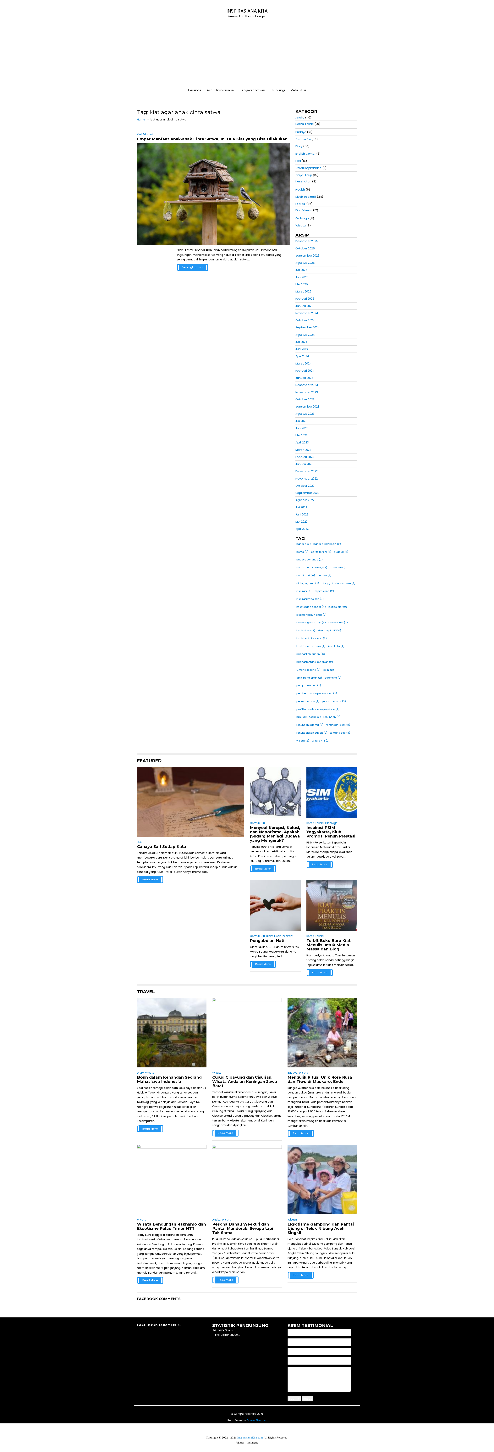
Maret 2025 (303, 291)
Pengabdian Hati (267, 940)
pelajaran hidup (308, 685)
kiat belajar (337, 607)
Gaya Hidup (303, 175)
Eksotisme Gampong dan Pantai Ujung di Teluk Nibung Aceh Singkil (321, 1228)
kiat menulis (338, 622)
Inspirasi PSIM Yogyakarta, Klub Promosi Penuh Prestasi (330, 831)
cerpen (324, 575)
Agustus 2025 (305, 263)
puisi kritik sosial (308, 717)
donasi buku (345, 583)
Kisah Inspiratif (305, 197)
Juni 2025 (302, 277)
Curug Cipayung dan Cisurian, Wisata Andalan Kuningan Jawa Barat (244, 1081)
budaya (341, 552)
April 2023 (302, 442)
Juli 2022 (301, 507)
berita (302, 552)
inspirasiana (324, 591)
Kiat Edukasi (145, 134)
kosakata (336, 646)
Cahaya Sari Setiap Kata (161, 846)
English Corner (305, 154)
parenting (333, 678)
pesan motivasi (334, 701)
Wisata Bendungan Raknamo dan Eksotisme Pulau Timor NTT (171, 1226)
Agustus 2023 (305, 414)
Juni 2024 (302, 349)
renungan (331, 717)
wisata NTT (321, 741)
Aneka (299, 117)
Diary (298, 146)
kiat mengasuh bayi (311, 622)
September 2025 (307, 255)
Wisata (300, 225)
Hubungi (278, 90)
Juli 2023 (301, 421)
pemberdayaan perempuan (316, 693)
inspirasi (303, 591)
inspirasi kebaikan (310, 599)
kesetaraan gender (311, 607)
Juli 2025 (301, 270)
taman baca (340, 733)
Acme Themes (257, 1420)
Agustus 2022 (304, 500)
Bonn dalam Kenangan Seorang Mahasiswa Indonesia (169, 1079)
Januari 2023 (304, 464)
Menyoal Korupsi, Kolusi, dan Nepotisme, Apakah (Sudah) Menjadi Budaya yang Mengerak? (275, 834)
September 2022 (307, 493)
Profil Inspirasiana (220, 90)
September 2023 (307, 406)
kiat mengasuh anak (311, 615)
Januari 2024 (304, 378)
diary (327, 583)
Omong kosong (308, 670)
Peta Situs (298, 90)
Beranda (194, 90)
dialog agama (307, 583)
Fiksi (298, 161)
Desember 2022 (306, 471)
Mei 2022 (301, 522)
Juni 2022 (301, 514)
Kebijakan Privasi (252, 90)
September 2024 (307, 327)
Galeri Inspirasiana (308, 168)
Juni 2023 (301, 428)
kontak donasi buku (310, 646)
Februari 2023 (304, 457)
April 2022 (302, 529)
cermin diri (305, 575)
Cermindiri (339, 567)
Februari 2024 (304, 371)
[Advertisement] (247, 55)
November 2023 (306, 392)
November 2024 (306, 313)
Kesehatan (303, 181)
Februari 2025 (304, 299)
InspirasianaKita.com (250, 1437)
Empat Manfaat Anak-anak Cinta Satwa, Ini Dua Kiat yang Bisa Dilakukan (212, 139)
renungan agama (309, 725)
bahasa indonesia (327, 544)
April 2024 (302, 356)
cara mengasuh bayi (311, 567)
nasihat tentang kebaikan (314, 662)
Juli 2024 (301, 342)
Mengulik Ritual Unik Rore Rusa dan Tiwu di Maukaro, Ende (320, 1079)
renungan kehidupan (311, 733)
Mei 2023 (301, 435)
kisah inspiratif (329, 630)
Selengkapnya (192, 267)
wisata (302, 741)
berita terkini (321, 552)
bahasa (303, 544)
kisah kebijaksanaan (311, 638)
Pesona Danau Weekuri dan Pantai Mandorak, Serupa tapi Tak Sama (242, 1228)
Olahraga (302, 218)
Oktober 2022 (304, 486)
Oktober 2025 (305, 248)
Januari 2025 (304, 306)
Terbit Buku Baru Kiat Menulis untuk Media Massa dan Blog (328, 944)
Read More (150, 879)
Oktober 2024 (305, 320)
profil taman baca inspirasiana (317, 709)
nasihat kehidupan (310, 654)
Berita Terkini (304, 124)
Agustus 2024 (305, 335)
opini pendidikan (309, 678)
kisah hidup (305, 630)
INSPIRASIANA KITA (247, 11)
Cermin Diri (303, 139)
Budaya (300, 132)
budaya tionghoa (309, 559)
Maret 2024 (303, 363)
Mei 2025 (301, 284)
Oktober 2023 (305, 399)
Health (300, 189)
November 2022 (306, 478)
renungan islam (338, 725)
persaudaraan (307, 701)
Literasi (300, 204)
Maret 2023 (303, 450)
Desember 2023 (306, 385)
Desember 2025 (306, 241)
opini (328, 670)
